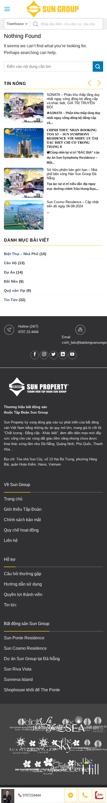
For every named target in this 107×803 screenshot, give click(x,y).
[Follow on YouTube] (72, 355)
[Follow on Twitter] (53, 355)
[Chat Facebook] (70, 795)
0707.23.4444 (28, 332)
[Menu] (7, 9)
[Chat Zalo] (99, 795)
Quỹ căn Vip (14, 290)
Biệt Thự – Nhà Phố (21, 254)
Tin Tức (11, 300)
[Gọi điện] (85, 795)
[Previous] (90, 83)
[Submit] (98, 66)
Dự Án (9, 272)
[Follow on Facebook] (34, 355)
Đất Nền (11, 281)
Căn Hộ (10, 263)
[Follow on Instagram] (44, 355)
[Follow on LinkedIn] (63, 355)
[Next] (98, 83)
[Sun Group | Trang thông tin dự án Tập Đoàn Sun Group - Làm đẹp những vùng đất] (53, 9)
